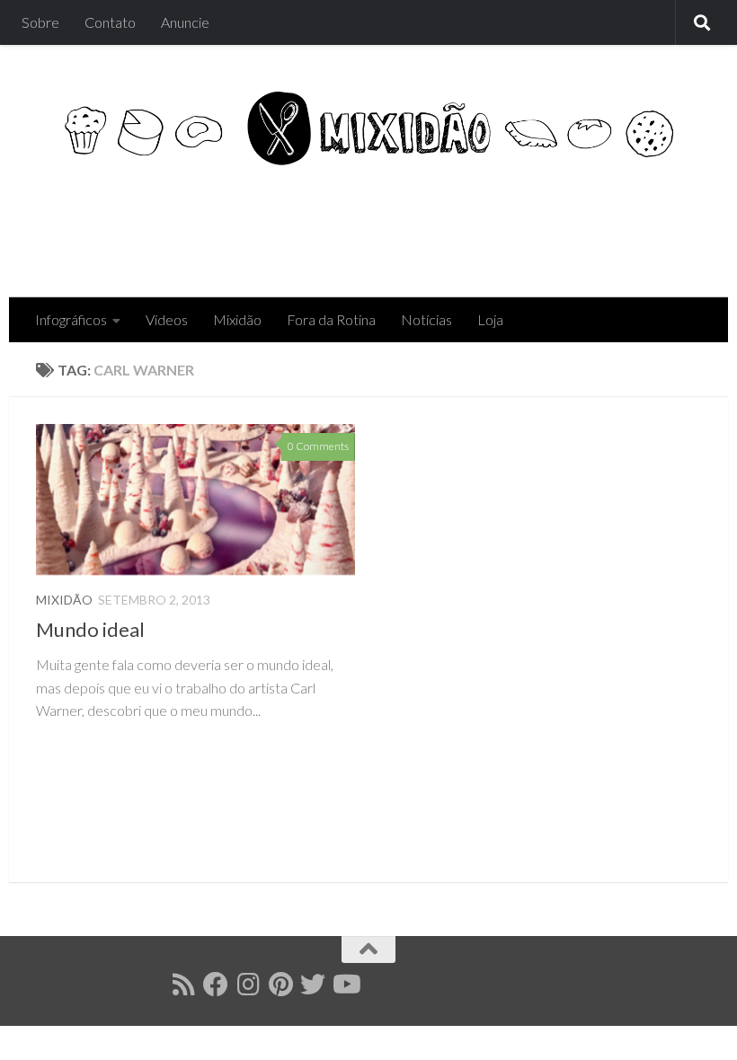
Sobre (40, 22)
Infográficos (71, 319)
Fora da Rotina (331, 319)
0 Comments (318, 446)
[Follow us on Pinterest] (280, 984)
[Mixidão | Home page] (368, 128)
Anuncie (185, 22)
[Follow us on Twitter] (312, 984)
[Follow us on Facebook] (215, 984)
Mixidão (237, 319)
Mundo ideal (90, 629)
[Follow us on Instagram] (248, 984)
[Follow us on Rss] (183, 984)
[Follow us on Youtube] (345, 984)
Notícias (426, 319)
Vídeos (167, 319)
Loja (490, 319)
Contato (110, 22)
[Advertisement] (374, 224)
